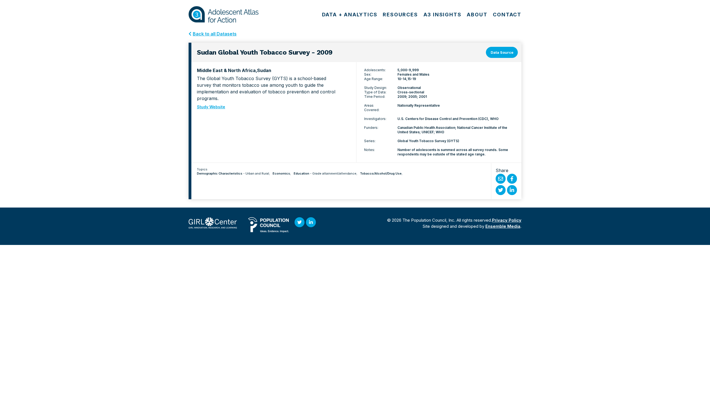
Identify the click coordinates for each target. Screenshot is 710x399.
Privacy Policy (506, 220)
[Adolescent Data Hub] (223, 14)
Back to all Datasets (215, 34)
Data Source (502, 52)
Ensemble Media (502, 226)
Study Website (211, 106)
